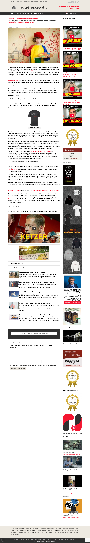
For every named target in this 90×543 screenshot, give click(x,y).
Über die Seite (19, 1)
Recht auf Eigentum (12, 169)
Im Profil (13, 1)
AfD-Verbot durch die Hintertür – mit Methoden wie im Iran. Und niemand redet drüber (72, 102)
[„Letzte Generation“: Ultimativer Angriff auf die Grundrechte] (34, 284)
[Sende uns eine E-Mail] (73, 2)
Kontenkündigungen (34, 190)
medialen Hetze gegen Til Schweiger (28, 70)
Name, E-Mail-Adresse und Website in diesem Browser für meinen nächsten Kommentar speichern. (34, 365)
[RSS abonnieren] (75, 2)
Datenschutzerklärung (71, 539)
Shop (49, 1)
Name (11, 359)
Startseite (16, 539)
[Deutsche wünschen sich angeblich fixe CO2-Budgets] (34, 318)
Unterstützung (26, 1)
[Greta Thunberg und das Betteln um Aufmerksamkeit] (34, 306)
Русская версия (57, 539)
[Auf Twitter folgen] (71, 2)
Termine (31, 539)
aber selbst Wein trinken (32, 94)
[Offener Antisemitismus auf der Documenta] (34, 274)
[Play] (34, 228)
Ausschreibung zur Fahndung (14, 190)
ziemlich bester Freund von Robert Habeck (41, 151)
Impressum (63, 539)
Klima (30, 18)
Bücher (40, 1)
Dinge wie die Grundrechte (49, 168)
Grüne (13, 18)
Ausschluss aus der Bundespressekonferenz (49, 190)
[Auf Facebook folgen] (69, 2)
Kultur (33, 18)
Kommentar (13, 347)
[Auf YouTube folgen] (78, 2)
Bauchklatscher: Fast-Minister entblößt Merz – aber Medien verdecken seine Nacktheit (70, 74)
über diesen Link (12, 198)
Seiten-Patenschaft (34, 1)
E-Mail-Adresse (30, 359)
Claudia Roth (19, 18)
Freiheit (9, 18)
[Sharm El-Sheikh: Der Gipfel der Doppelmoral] (34, 295)
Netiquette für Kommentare (47, 539)
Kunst (36, 18)
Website (45, 359)
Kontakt (45, 1)
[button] (78, 13)
